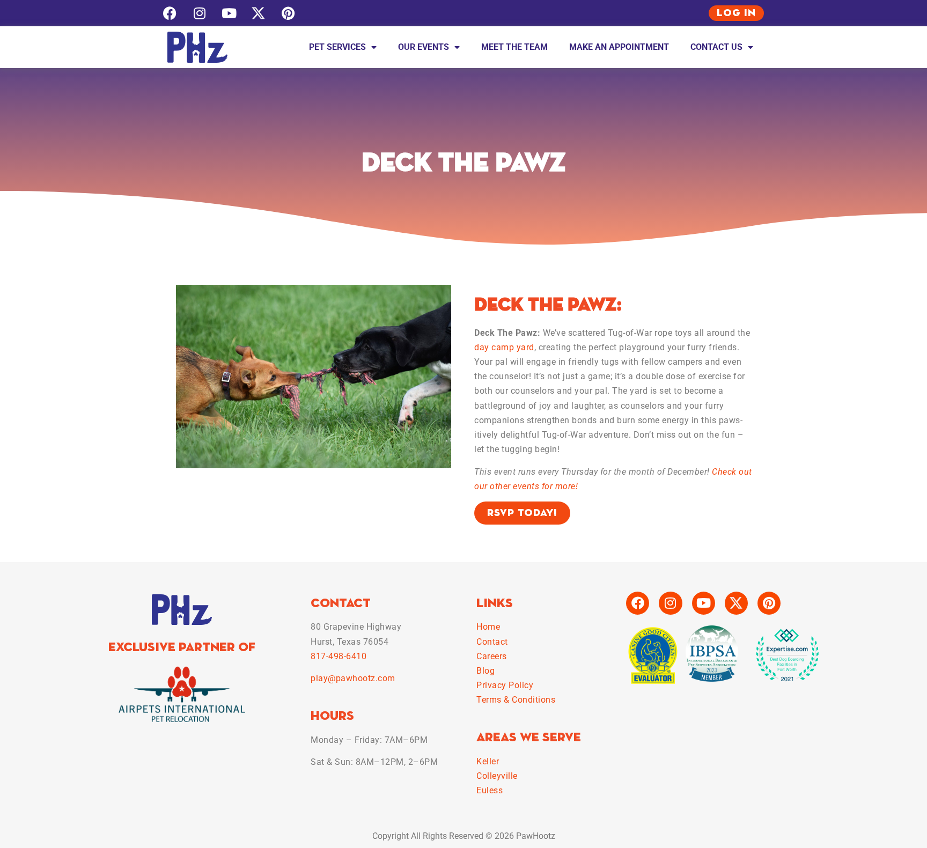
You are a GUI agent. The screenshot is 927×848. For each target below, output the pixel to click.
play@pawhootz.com (353, 678)
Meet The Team (514, 47)
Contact (492, 642)
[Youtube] (229, 13)
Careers (491, 656)
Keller (487, 761)
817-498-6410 (338, 656)
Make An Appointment (619, 47)
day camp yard (504, 347)
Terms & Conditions (515, 700)
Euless (489, 790)
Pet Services (337, 47)
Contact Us (716, 47)
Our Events (423, 47)
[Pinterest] (288, 13)
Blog (485, 671)
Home (488, 627)
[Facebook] (169, 13)
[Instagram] (199, 13)
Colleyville (497, 776)
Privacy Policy (504, 685)
